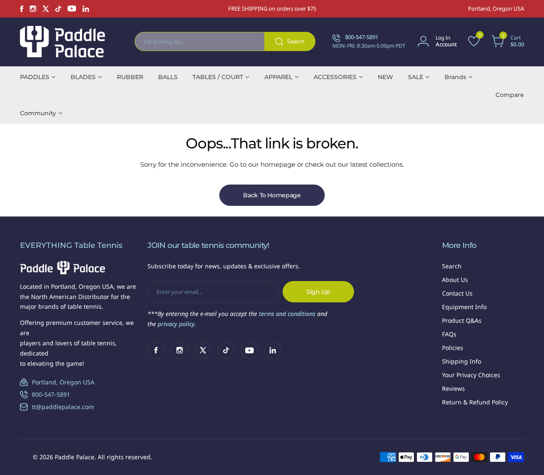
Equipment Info (464, 307)
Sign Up (318, 292)
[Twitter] (45, 9)
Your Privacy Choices (471, 375)
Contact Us (457, 293)
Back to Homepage (272, 195)
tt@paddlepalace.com (63, 407)
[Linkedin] (85, 9)
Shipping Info (461, 361)
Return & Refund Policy (475, 402)
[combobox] (225, 41)
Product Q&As (462, 320)
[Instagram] (33, 9)
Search (452, 266)
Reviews (453, 388)
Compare (510, 95)
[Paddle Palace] (62, 41)
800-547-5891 (51, 394)
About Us (455, 280)
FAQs (449, 334)
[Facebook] (21, 9)
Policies (452, 348)
